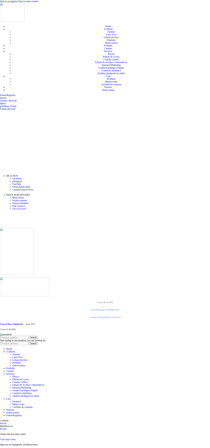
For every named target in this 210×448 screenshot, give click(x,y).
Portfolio (111, 40)
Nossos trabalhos (20, 203)
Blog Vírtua (18, 197)
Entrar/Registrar (14, 415)
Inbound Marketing (111, 65)
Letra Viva (111, 34)
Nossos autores (19, 200)
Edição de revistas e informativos (111, 62)
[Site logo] (12, 21)
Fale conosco (18, 206)
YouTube (16, 184)
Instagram (17, 181)
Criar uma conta (8, 439)
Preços (111, 54)
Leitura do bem (111, 37)
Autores (111, 31)
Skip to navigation (9, 1)
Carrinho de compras (111, 84)
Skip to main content (28, 1)
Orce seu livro (19, 208)
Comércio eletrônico (111, 70)
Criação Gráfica (111, 59)
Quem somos (111, 43)
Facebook (17, 178)
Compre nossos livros (22, 189)
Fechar (3, 423)
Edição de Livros (111, 56)
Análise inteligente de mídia (111, 73)
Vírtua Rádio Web (21, 187)
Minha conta (111, 81)
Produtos (111, 79)
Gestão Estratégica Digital (111, 67)
